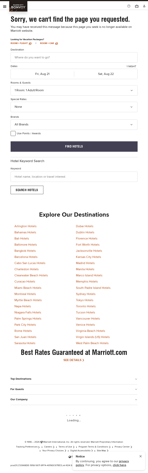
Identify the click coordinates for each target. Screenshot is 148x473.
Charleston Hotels (26, 269)
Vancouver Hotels (88, 318)
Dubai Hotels (84, 226)
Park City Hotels (25, 324)
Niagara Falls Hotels (27, 312)
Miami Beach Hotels (27, 287)
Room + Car (47, 43)
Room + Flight (19, 43)
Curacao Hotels (24, 281)
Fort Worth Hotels (87, 244)
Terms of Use (65, 447)
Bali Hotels (21, 238)
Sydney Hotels (85, 294)
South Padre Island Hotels (93, 287)
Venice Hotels (85, 324)
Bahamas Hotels (25, 232)
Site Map (101, 451)
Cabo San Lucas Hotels (29, 263)
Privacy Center (122, 447)
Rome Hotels (23, 330)
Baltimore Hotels (25, 244)
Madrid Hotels (85, 263)
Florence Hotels (86, 238)
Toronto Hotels (86, 306)
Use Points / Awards (29, 133)
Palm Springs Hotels (27, 318)
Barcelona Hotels (25, 256)
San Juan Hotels (25, 337)
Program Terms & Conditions (93, 447)
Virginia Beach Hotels (90, 330)
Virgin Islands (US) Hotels (93, 337)
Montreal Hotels (25, 294)
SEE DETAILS (72, 360)
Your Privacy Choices (53, 451)
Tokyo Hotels (84, 300)
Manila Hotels (85, 269)
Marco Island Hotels (89, 275)
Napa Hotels (22, 306)
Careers (48, 447)
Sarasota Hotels (24, 343)
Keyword (16, 168)
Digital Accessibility (80, 451)
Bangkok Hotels (25, 250)
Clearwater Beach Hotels (31, 275)
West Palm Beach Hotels (92, 343)
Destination (17, 49)
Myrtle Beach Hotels (28, 300)
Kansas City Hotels (88, 256)
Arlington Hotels (25, 226)
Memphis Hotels (87, 281)
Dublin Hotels (85, 232)
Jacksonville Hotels (89, 250)
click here (119, 465)
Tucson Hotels (85, 312)
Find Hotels (74, 146)
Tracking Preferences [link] (27, 447)
